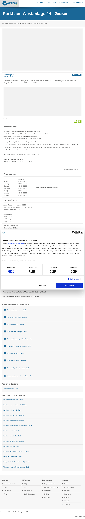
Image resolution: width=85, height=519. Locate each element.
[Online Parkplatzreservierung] (9, 3)
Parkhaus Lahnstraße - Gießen (12, 436)
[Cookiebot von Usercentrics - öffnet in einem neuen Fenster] (73, 232)
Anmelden (52, 2)
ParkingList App (77, 2)
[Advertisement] (42, 101)
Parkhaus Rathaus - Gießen (11, 446)
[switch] (32, 271)
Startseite (5, 23)
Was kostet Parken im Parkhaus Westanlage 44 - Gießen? (21, 296)
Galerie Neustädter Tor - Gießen (13, 400)
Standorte (47, 491)
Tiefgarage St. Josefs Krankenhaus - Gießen (16, 467)
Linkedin (67, 497)
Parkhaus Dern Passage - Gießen (13, 420)
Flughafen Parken (49, 484)
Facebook (67, 491)
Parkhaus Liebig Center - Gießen (13, 441)
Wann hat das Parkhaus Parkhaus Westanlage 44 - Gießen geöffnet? (24, 292)
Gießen (24, 23)
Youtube (67, 504)
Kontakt (66, 484)
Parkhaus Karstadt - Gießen (12, 431)
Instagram (67, 494)
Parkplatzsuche (14, 23)
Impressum (7, 491)
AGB (25, 487)
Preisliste (47, 497)
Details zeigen (73, 279)
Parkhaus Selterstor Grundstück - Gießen (16, 451)
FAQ (25, 484)
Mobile (46, 494)
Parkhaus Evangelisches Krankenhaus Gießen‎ (17, 426)
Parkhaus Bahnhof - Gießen (12, 410)
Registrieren (63, 2)
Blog (5, 487)
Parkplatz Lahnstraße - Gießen (12, 457)
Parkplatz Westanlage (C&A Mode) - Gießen (16, 462)
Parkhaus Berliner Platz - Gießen (13, 415)
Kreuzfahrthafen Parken (51, 487)
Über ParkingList (9, 484)
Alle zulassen (69, 285)
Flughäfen (40, 2)
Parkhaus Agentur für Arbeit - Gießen (15, 405)
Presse (6, 494)
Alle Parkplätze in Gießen (11, 389)
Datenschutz (28, 491)
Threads (66, 501)
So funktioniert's (29, 494)
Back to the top (80, 517)
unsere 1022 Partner (16, 243)
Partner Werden (69, 487)
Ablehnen (42, 285)
